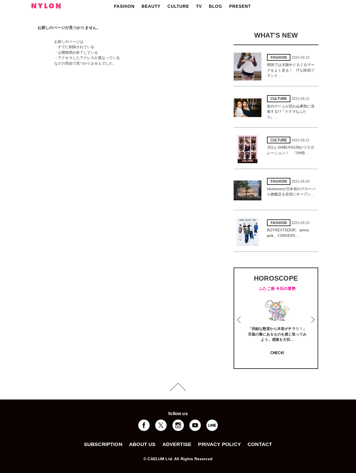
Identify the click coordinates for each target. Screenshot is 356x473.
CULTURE (178, 6)
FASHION (124, 6)
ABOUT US (142, 444)
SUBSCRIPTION (103, 444)
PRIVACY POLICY (219, 444)
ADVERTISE (177, 444)
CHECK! (277, 353)
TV (199, 6)
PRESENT (240, 6)
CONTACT (260, 444)
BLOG (215, 6)
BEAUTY (151, 6)
